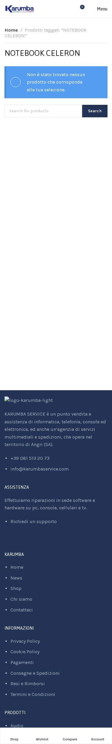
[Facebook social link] (6, 541)
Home (11, 30)
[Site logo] (19, 9)
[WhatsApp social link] (21, 541)
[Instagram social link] (13, 541)
